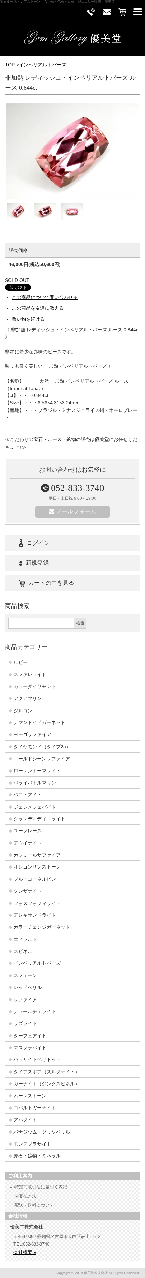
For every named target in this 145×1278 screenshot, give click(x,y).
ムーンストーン (30, 1096)
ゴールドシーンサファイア (41, 758)
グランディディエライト (39, 818)
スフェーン (25, 975)
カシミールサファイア (37, 855)
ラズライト (25, 1023)
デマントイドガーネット (39, 722)
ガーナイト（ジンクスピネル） (46, 1083)
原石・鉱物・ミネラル (37, 1155)
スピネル (22, 951)
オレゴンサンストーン (37, 867)
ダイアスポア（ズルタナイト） (46, 1071)
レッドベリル (27, 987)
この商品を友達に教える (38, 308)
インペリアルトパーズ (42, 64)
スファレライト (30, 674)
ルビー (20, 662)
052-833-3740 (77, 488)
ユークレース (27, 830)
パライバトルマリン (34, 782)
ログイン (38, 543)
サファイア (25, 999)
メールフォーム (76, 511)
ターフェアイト (30, 1035)
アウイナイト (27, 843)
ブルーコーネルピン (34, 879)
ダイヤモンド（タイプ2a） (42, 746)
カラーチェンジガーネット (41, 927)
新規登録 (37, 563)
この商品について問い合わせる (45, 297)
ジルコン (22, 710)
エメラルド (25, 939)
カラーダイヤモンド (34, 686)
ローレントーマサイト (37, 770)
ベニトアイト (27, 794)
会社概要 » (24, 1252)
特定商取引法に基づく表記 (40, 1186)
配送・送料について (34, 1205)
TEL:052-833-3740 (31, 1244)
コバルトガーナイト (34, 1107)
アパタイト (25, 1119)
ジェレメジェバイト (34, 807)
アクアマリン (27, 698)
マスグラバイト (30, 1047)
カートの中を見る (51, 583)
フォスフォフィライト (37, 903)
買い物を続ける (28, 319)
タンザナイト (27, 891)
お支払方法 (25, 1196)
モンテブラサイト (32, 1144)
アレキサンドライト (34, 915)
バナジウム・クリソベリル (41, 1132)
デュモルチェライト (34, 1011)
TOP (10, 64)
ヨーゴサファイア (32, 734)
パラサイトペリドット (37, 1059)
